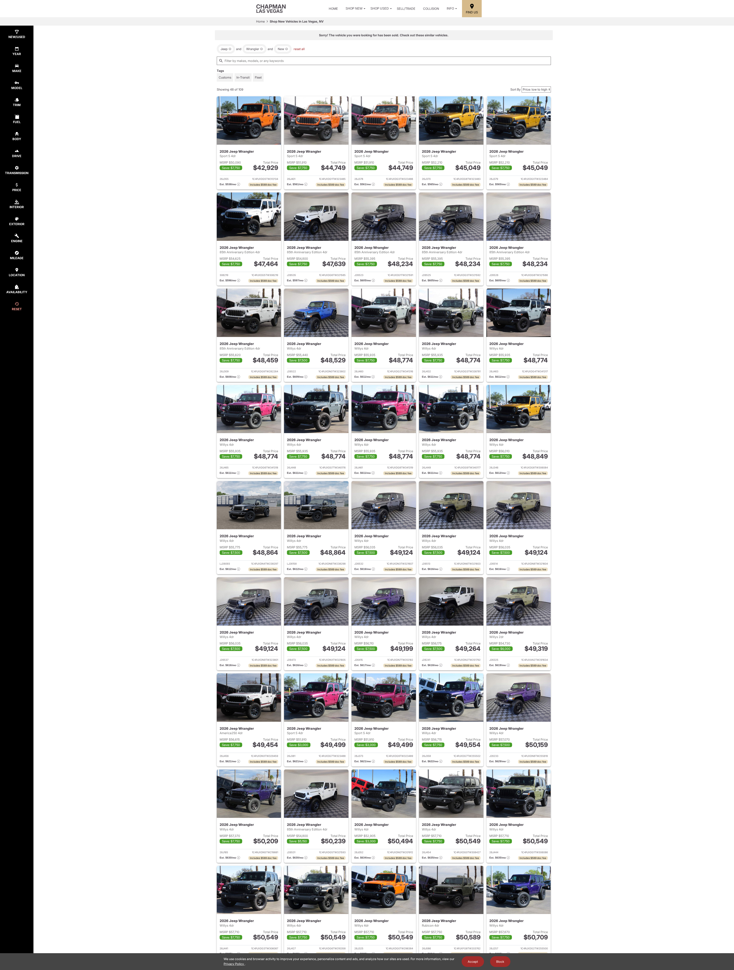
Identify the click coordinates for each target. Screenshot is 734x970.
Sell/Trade (406, 9)
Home (333, 9)
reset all (299, 49)
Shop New (354, 8)
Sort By (515, 89)
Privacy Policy (234, 964)
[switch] (225, 77)
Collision (431, 9)
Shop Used (379, 8)
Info (450, 8)
